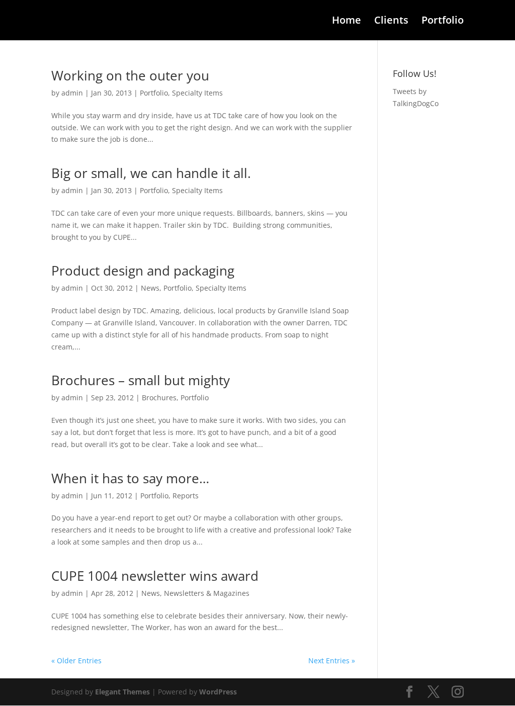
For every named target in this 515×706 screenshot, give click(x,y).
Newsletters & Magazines (206, 593)
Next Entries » (331, 660)
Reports (186, 495)
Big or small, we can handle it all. (151, 173)
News (150, 288)
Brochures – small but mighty (140, 380)
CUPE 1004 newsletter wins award (155, 576)
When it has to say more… (130, 478)
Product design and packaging (142, 270)
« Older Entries (76, 660)
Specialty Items (197, 93)
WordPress (218, 691)
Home (346, 22)
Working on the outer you (130, 75)
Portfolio (442, 22)
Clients (391, 22)
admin (72, 93)
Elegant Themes (122, 691)
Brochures (159, 397)
